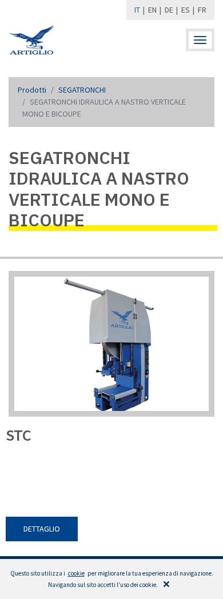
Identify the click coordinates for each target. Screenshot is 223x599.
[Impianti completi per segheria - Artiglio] (31, 40)
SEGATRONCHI (82, 90)
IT (137, 10)
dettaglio (41, 529)
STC (18, 435)
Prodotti (32, 90)
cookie (76, 573)
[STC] (111, 349)
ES (185, 10)
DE (169, 10)
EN (152, 10)
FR (202, 10)
